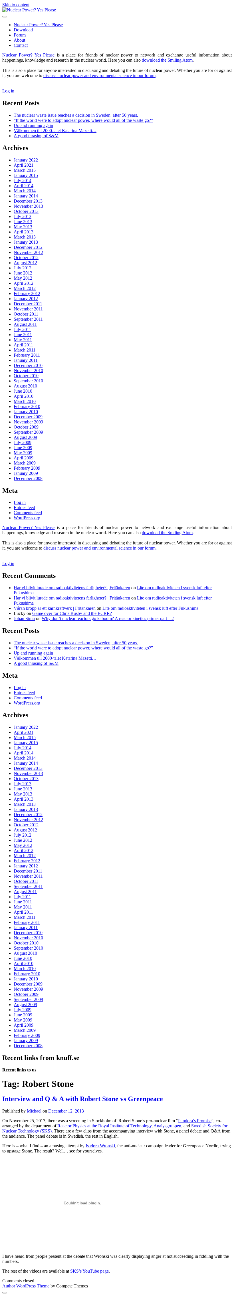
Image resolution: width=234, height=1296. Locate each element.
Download (23, 29)
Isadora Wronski (100, 1145)
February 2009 (27, 468)
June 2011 (23, 334)
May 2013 (23, 226)
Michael (34, 1111)
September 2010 (28, 380)
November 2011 (28, 308)
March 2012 (25, 288)
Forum (20, 35)
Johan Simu (24, 618)
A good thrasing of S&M (36, 135)
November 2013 (28, 206)
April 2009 (23, 457)
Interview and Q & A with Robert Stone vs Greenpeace (82, 1099)
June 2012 (23, 272)
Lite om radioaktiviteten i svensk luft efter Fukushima (150, 608)
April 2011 (23, 344)
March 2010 (25, 401)
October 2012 (26, 257)
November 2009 (28, 421)
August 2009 (25, 437)
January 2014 (26, 195)
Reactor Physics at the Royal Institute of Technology (104, 1125)
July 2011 (22, 329)
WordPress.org (27, 517)
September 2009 (28, 432)
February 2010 (27, 406)
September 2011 (28, 319)
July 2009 (22, 442)
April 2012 (23, 283)
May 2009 (23, 452)
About (19, 40)
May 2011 (23, 339)
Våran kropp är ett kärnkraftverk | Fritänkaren (55, 608)
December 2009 (28, 416)
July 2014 (22, 180)
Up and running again (33, 125)
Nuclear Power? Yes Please (38, 24)
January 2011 (26, 360)
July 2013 (22, 216)
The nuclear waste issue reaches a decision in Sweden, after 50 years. (76, 115)
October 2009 (26, 427)
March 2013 (25, 237)
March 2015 (25, 170)
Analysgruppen (167, 1125)
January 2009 (26, 473)
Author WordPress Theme (25, 1285)
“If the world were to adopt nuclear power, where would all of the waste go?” (83, 120)
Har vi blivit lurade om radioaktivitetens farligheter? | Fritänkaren (72, 587)
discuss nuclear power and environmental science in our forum (99, 75)
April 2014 (23, 185)
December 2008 (28, 478)
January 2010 (26, 411)
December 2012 (28, 247)
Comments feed (28, 512)
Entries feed (24, 507)
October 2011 (26, 314)
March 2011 (24, 350)
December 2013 (28, 201)
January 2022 (26, 160)
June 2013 (23, 221)
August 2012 (25, 262)
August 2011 (25, 324)
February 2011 (27, 355)
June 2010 (23, 391)
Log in (8, 90)
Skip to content (15, 4)
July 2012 (22, 267)
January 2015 (26, 175)
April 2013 (23, 231)
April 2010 (23, 396)
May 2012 (23, 278)
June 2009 (23, 447)
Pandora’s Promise (194, 1120)
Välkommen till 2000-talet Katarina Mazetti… (55, 130)
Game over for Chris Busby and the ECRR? (72, 613)
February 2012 (27, 293)
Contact (21, 45)
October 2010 (26, 375)
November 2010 (28, 370)
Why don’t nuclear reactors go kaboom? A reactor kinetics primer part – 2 (108, 618)
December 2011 (28, 303)
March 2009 (25, 463)
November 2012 (28, 252)
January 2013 (26, 242)
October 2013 (26, 211)
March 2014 (25, 190)
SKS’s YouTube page (89, 1271)
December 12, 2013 (66, 1111)
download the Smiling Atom (167, 60)
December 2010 (28, 365)
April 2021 (23, 165)
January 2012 (26, 298)
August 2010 (25, 385)
